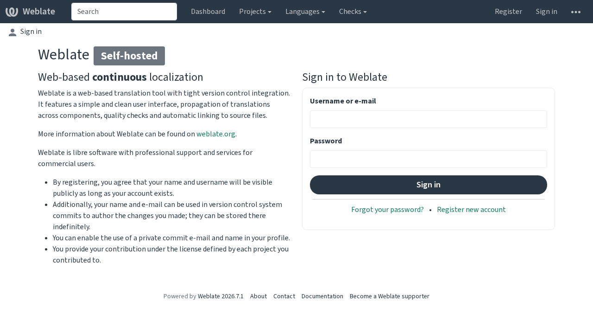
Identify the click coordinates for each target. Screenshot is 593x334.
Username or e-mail (343, 101)
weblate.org (215, 134)
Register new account (471, 209)
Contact (284, 296)
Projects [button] (252, 11)
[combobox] (124, 11)
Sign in (546, 11)
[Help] (575, 11)
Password (326, 141)
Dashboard (208, 11)
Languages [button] (302, 11)
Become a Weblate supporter (389, 296)
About (258, 296)
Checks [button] (350, 11)
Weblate (39, 11)
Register (508, 11)
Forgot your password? (388, 209)
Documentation (322, 296)
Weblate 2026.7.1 (221, 296)
